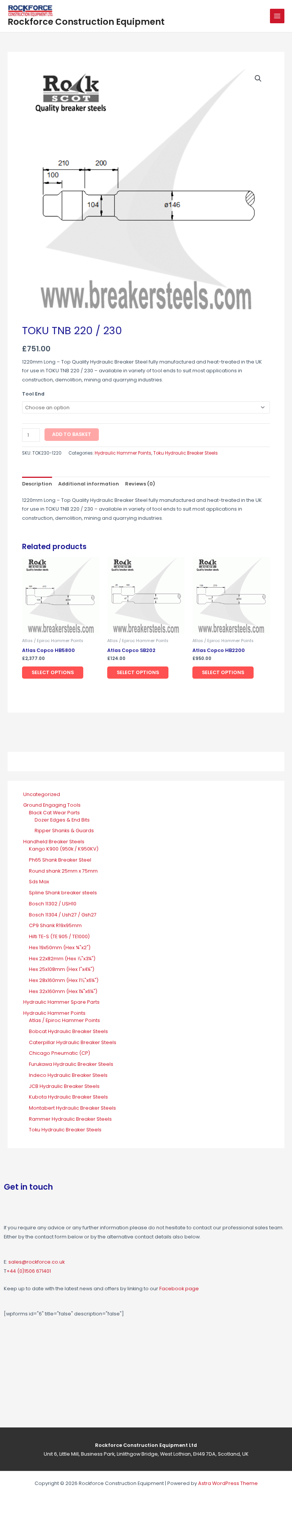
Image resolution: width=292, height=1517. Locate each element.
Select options (53, 672)
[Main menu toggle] (277, 16)
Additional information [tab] (88, 484)
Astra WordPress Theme (228, 1483)
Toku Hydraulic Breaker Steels (185, 453)
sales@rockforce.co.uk (36, 1262)
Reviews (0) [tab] (140, 484)
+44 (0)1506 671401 (28, 1271)
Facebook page (179, 1288)
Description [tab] (37, 484)
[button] (258, 78)
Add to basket (71, 434)
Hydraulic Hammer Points (123, 453)
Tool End (33, 394)
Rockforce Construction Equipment (86, 22)
